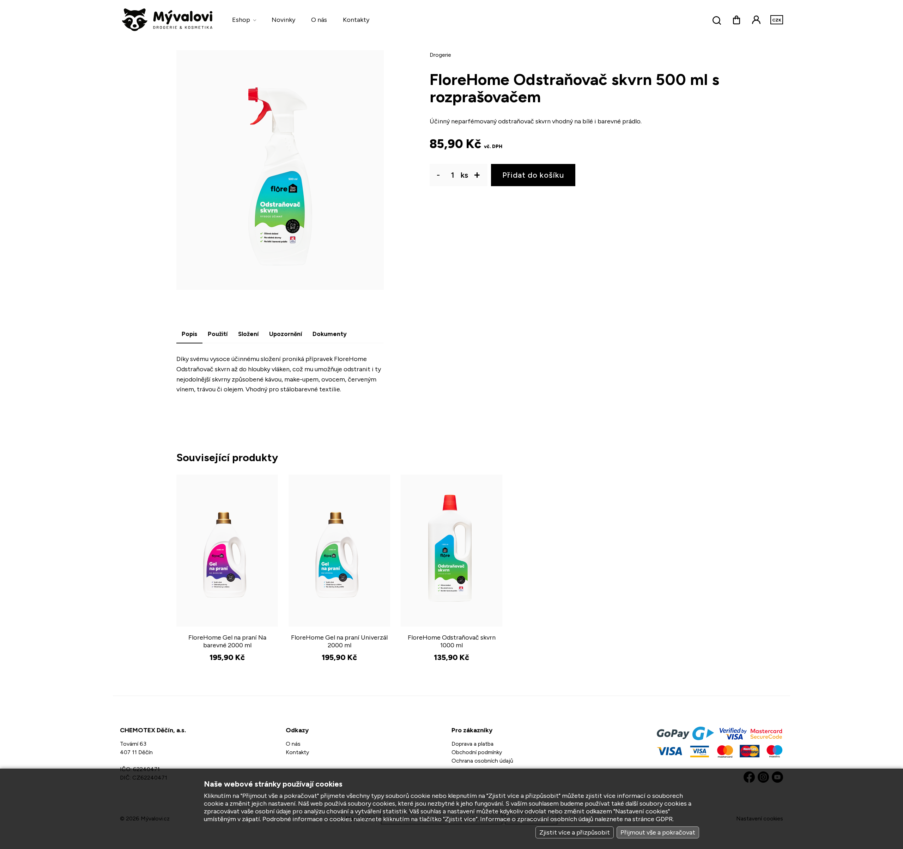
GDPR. (665, 819)
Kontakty (356, 20)
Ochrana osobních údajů (482, 760)
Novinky (283, 20)
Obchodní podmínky (477, 752)
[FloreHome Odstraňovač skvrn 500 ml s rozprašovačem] (280, 170)
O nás (319, 20)
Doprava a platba (472, 743)
